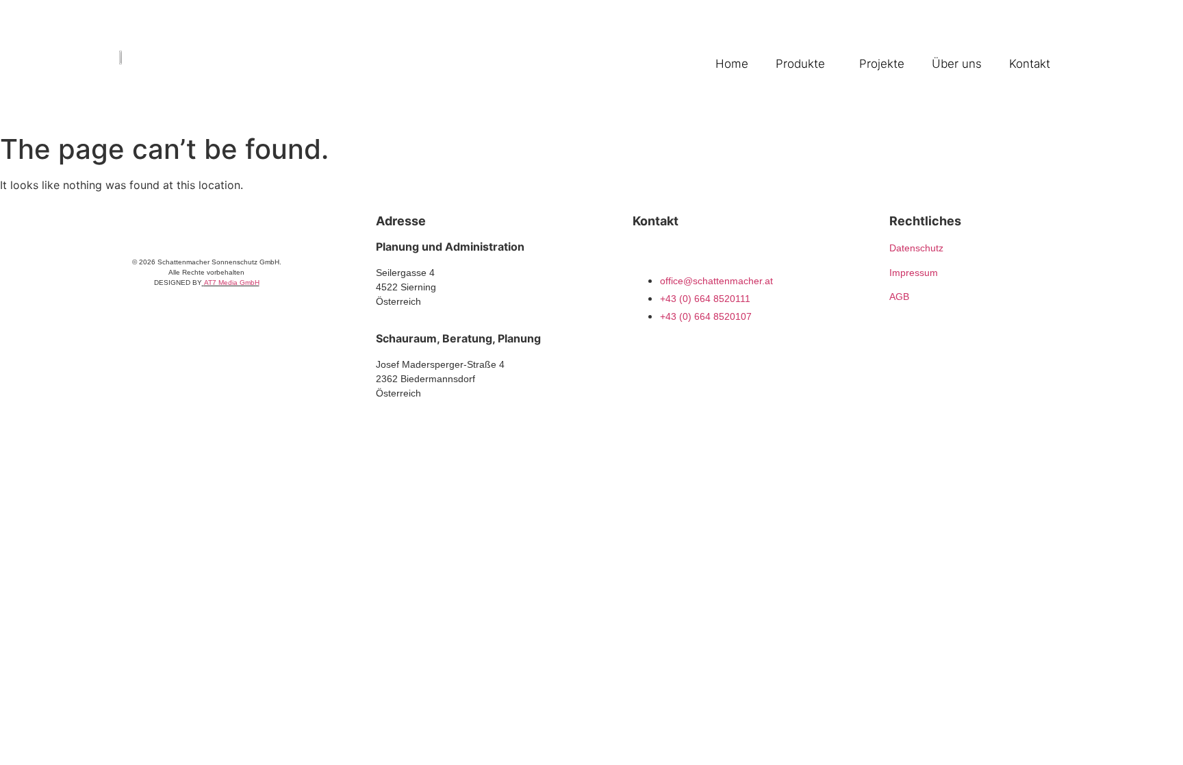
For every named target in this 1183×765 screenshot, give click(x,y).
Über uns (957, 64)
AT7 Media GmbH (231, 282)
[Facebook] (668, 253)
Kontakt (1029, 64)
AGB (899, 296)
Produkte (800, 64)
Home (731, 64)
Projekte (881, 64)
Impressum (913, 272)
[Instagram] (640, 253)
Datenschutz (916, 247)
